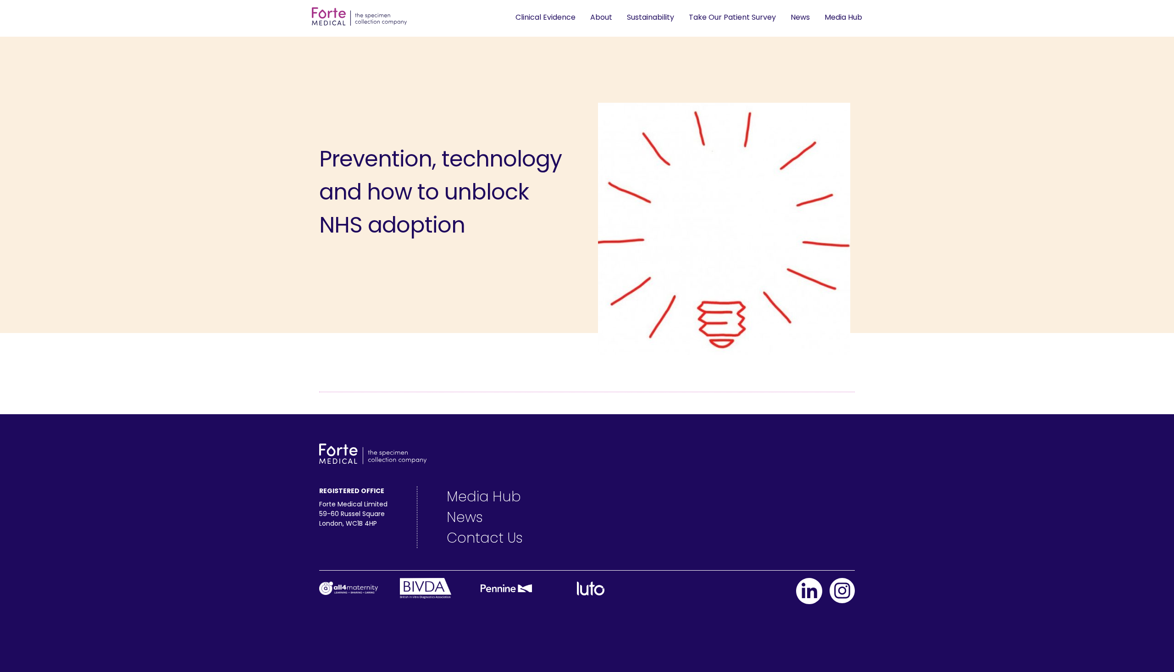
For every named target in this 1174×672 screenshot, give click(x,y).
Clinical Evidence (545, 17)
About (601, 17)
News (800, 17)
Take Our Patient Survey (732, 17)
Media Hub (843, 17)
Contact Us (485, 538)
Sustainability (650, 17)
